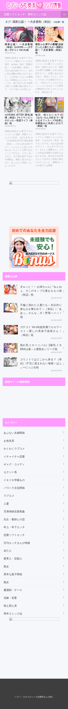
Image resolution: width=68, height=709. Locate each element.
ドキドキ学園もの (14, 480)
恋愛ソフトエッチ (14, 14)
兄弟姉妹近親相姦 (14, 511)
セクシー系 (10, 472)
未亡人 (8, 550)
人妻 (6, 503)
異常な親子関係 (13, 574)
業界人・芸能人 (13, 558)
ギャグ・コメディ (14, 464)
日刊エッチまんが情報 (17, 543)
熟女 (6, 566)
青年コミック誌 (37, 14)
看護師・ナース (13, 590)
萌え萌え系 (10, 606)
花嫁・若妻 (10, 598)
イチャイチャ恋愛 (14, 456)
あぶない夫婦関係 (14, 433)
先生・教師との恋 (14, 519)
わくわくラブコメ (14, 448)
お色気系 (9, 441)
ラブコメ (9, 495)
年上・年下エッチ (14, 527)
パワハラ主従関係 (14, 488)
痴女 (6, 582)
